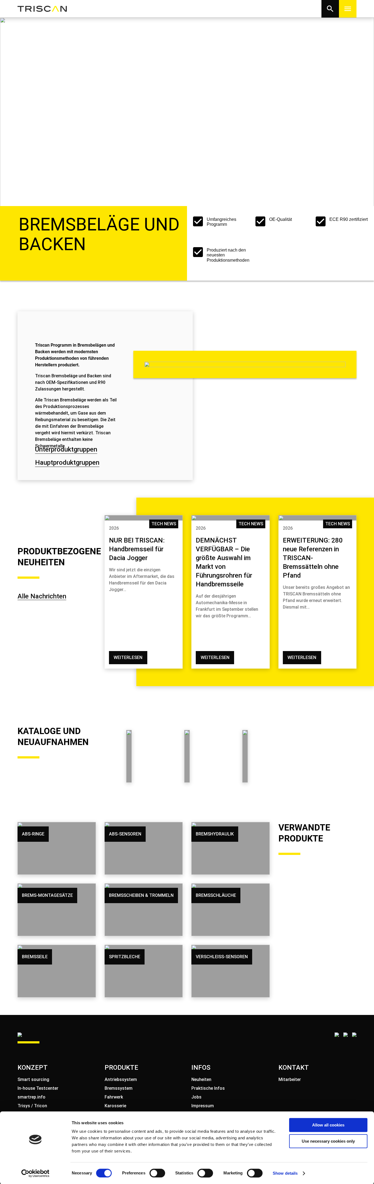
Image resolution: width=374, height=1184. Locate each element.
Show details (285, 1173)
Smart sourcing (33, 1079)
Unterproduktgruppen (66, 449)
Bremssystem (119, 1088)
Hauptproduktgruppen (67, 462)
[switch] (157, 1173)
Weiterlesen (128, 657)
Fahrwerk (114, 1097)
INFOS (201, 1067)
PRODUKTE (121, 1067)
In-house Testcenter (38, 1088)
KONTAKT (293, 1067)
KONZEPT (33, 1067)
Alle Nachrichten (42, 596)
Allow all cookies (328, 1125)
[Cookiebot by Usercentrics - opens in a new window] (35, 1173)
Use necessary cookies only (328, 1141)
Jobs (196, 1097)
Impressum (202, 1105)
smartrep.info (31, 1097)
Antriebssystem (121, 1079)
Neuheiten (201, 1079)
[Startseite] (42, 9)
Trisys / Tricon (32, 1105)
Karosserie (115, 1105)
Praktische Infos (208, 1088)
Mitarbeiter (289, 1079)
